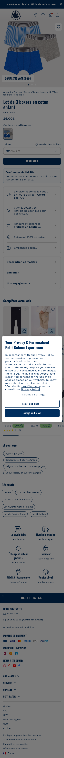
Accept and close (32, 413)
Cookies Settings (33, 394)
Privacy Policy (30, 389)
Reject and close (30, 404)
